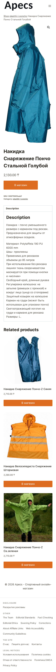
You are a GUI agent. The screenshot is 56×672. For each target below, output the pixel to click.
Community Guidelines (14, 633)
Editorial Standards (25, 617)
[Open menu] (49, 6)
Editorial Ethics (10, 623)
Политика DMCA (43, 660)
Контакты (37, 644)
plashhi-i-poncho (18, 16)
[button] (48, 27)
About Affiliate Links (13, 628)
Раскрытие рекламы (14, 607)
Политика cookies (41, 654)
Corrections (45, 623)
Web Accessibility (35, 628)
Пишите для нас (20, 644)
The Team (8, 617)
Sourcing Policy (28, 623)
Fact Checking (45, 617)
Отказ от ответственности (17, 660)
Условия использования (16, 654)
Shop (6, 16)
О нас (6, 644)
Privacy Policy (10, 665)
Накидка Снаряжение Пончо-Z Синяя (27, 389)
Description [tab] (12, 208)
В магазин (20, 185)
